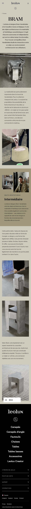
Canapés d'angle (15, 431)
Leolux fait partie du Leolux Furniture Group (12, 507)
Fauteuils (15, 436)
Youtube (16, 498)
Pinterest (21, 498)
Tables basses (15, 451)
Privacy (4, 504)
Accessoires (15, 456)
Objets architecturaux (12, 195)
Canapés (15, 426)
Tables (15, 446)
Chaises (15, 441)
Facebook (10, 498)
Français (6, 495)
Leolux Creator (15, 461)
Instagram (4, 498)
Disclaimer (9, 504)
